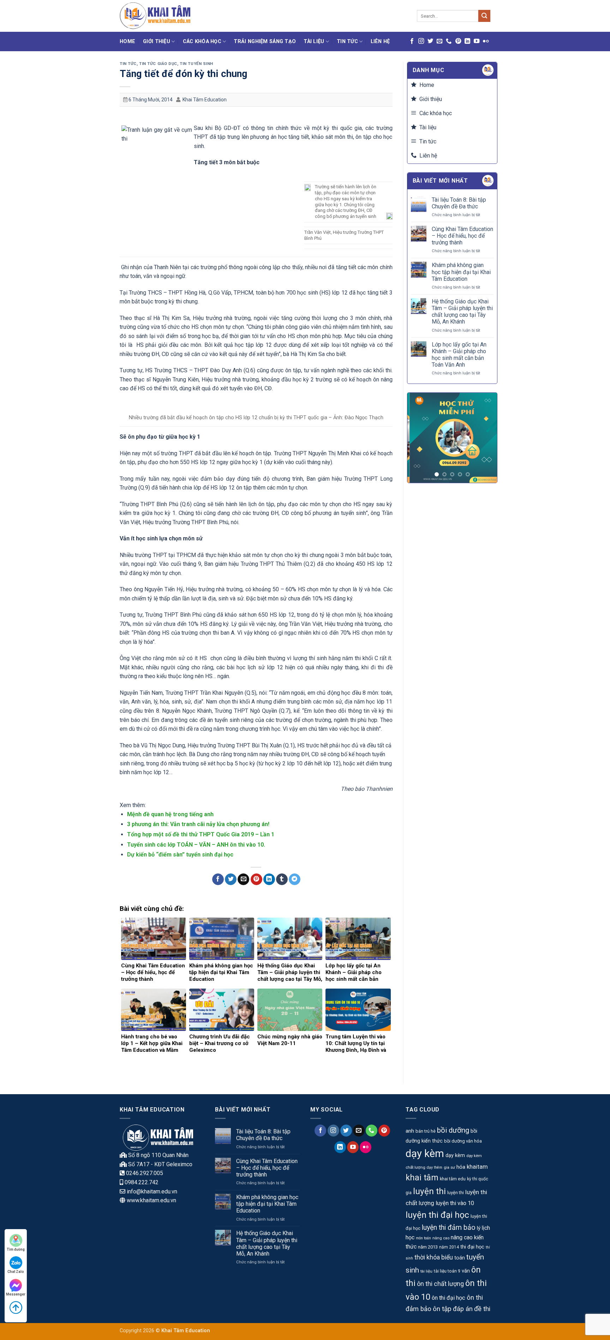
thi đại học (472, 1247)
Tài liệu (314, 41)
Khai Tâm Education (205, 99)
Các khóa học (202, 41)
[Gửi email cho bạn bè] (243, 879)
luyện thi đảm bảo (449, 1227)
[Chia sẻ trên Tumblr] (282, 879)
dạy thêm (434, 1167)
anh (410, 1131)
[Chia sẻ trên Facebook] (218, 879)
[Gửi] (484, 16)
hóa (460, 1167)
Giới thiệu (156, 41)
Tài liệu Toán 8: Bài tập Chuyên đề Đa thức (459, 203)
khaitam (477, 1166)
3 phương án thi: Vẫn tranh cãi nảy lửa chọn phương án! (198, 824)
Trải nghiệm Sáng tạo (265, 41)
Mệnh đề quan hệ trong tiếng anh (170, 814)
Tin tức (347, 41)
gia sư (449, 1167)
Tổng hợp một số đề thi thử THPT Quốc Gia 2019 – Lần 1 (200, 834)
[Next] (486, 438)
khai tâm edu (453, 1178)
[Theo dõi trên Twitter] (430, 41)
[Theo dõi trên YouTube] (476, 41)
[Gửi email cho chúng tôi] (439, 41)
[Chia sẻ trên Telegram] (294, 879)
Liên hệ (380, 41)
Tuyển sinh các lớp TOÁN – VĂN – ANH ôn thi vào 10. (196, 844)
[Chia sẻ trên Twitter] (231, 879)
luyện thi (429, 1191)
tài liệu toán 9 (447, 1271)
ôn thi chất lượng (440, 1283)
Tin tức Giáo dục (158, 63)
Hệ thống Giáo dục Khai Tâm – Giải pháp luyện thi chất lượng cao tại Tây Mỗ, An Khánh (462, 311)
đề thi (482, 1309)
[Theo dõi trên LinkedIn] (467, 41)
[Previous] (418, 438)
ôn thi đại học (448, 1297)
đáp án (463, 1309)
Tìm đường (16, 1249)
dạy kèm (425, 1154)
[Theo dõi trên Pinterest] (458, 41)
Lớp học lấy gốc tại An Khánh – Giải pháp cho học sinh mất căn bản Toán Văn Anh (459, 354)
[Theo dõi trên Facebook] (412, 41)
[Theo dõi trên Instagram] (421, 41)
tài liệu (426, 1271)
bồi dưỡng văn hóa (463, 1141)
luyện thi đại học (437, 1215)
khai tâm (422, 1177)
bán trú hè (425, 1131)
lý (478, 1228)
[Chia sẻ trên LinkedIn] (269, 879)
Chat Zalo (15, 1272)
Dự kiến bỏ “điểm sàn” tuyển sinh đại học (180, 854)
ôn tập (442, 1309)
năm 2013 (428, 1247)
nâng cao (440, 1237)
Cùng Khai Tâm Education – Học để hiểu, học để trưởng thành (462, 236)
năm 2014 (449, 1247)
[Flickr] (486, 41)
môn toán (423, 1238)
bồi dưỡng (453, 1130)
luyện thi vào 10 (455, 1203)
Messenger (15, 1294)
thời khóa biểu (433, 1257)
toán (459, 1258)
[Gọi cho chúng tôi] (448, 41)
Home (127, 41)
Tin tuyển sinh (196, 63)
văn (466, 1271)
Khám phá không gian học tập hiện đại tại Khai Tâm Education (461, 272)
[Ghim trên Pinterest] (256, 879)
